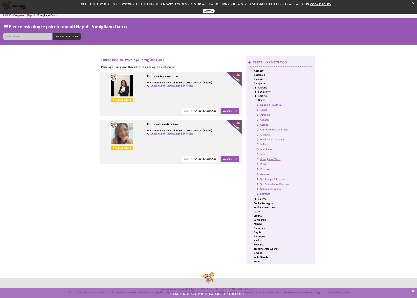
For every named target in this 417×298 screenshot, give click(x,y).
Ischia (263, 144)
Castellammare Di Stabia (274, 129)
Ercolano (265, 134)
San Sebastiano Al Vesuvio (275, 184)
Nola (263, 154)
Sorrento (265, 193)
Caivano (264, 119)
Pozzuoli (265, 169)
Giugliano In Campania (272, 139)
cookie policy (320, 4)
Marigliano (266, 149)
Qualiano (265, 174)
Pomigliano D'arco (270, 159)
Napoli (31, 15)
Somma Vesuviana (270, 188)
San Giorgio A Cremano (273, 179)
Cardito (264, 124)
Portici (263, 164)
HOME (7, 15)
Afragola (265, 114)
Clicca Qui (236, 294)
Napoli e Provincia (270, 104)
